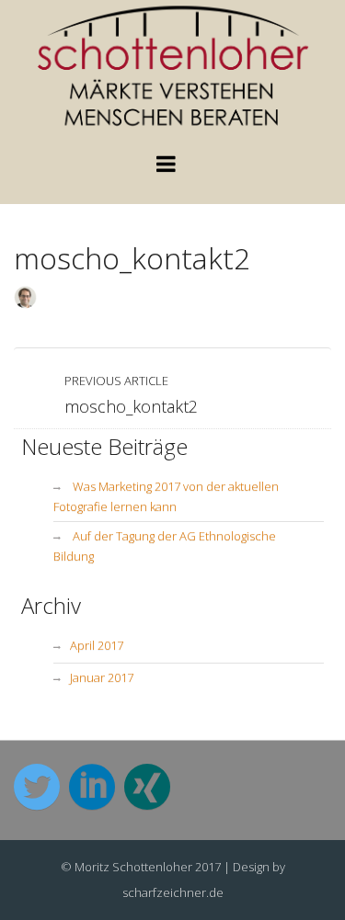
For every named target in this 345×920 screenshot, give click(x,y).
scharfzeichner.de (173, 892)
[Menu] (166, 167)
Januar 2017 (101, 677)
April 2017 (96, 645)
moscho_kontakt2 (132, 258)
